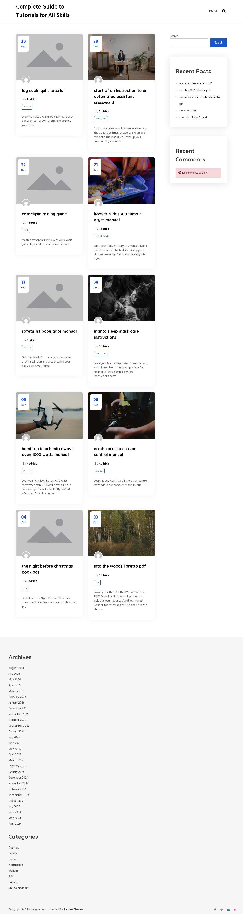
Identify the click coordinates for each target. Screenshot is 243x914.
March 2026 (16, 691)
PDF (25, 588)
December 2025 (18, 708)
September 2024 (19, 795)
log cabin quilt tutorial (43, 90)
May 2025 (15, 749)
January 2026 (16, 703)
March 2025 (16, 760)
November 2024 (19, 783)
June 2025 (15, 743)
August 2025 (17, 731)
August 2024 (17, 801)
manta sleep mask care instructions (116, 334)
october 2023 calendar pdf (194, 90)
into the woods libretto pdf (120, 566)
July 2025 (14, 737)
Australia (14, 847)
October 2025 (17, 720)
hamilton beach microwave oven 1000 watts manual (48, 451)
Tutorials (27, 107)
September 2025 (19, 726)
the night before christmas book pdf (47, 569)
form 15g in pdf (188, 111)
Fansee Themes (73, 910)
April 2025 (15, 754)
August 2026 (17, 668)
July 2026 (14, 674)
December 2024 (18, 777)
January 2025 (16, 772)
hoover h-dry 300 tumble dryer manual (118, 216)
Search (174, 36)
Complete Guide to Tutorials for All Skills (42, 11)
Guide (26, 230)
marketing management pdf (195, 83)
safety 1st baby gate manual (49, 331)
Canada (13, 853)
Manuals (27, 348)
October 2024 (17, 789)
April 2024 (15, 824)
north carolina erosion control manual (115, 451)
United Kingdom (102, 236)
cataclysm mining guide (44, 213)
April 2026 (15, 685)
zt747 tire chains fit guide (193, 117)
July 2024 (14, 806)
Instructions (100, 119)
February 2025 (17, 766)
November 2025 (18, 714)
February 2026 (17, 697)
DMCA (213, 11)
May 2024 (15, 818)
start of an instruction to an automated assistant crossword (121, 96)
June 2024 (15, 812)
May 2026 (15, 679)
